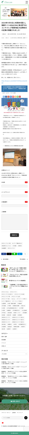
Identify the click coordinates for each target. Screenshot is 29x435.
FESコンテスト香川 (6, 298)
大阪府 (3, 310)
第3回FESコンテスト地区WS (18, 319)
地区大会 (23, 305)
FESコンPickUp (5, 291)
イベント (3, 343)
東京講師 (25, 312)
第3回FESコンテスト (6, 319)
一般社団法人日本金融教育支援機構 (9, 426)
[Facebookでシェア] (3, 254)
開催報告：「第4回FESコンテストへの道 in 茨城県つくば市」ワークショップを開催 (14, 377)
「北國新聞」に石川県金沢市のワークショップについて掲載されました (18, 286)
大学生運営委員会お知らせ (12, 308)
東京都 (3, 315)
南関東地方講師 (16, 305)
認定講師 (3, 339)
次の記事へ (23, 259)
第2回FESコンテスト (7, 245)
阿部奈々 (23, 326)
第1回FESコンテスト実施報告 (17, 280)
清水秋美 (9, 315)
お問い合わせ (15, 433)
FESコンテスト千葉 (6, 243)
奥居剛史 (9, 310)
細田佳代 (10, 324)
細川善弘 (4, 324)
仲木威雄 (4, 305)
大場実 (3, 308)
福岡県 (14, 315)
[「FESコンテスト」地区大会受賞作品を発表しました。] (4, 275)
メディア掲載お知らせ (17, 243)
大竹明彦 (21, 308)
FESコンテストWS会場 (19, 294)
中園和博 (20, 303)
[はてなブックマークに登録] (19, 254)
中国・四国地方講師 (12, 303)
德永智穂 (10, 312)
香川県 (3, 329)
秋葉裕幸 (20, 315)
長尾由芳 (10, 326)
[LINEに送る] (14, 254)
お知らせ (4, 34)
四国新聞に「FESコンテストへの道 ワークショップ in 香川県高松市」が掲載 (14, 362)
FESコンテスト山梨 (16, 296)
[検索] (26, 417)
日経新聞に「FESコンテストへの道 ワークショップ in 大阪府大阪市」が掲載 (14, 367)
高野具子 (9, 329)
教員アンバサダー (17, 312)
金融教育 (4, 248)
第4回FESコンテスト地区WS (18, 322)
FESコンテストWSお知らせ (7, 294)
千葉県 (15, 245)
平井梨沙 (4, 312)
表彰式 (20, 245)
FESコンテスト (12, 248)
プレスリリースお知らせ (22, 298)
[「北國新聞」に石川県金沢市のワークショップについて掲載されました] (4, 286)
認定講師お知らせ (22, 324)
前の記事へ (6, 259)
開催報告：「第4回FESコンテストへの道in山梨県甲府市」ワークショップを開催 (14, 372)
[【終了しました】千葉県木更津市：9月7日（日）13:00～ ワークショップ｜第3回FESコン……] (4, 269)
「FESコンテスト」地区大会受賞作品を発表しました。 (18, 275)
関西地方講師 (16, 326)
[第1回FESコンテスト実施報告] (4, 280)
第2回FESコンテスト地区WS (18, 317)
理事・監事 (4, 336)
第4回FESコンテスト (6, 322)
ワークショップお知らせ (17, 301)
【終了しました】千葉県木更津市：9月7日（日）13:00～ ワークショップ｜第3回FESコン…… (18, 269)
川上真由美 (25, 310)
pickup (13, 298)
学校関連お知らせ (16, 310)
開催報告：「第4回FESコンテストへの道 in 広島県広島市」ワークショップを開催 (14, 381)
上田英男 (4, 303)
